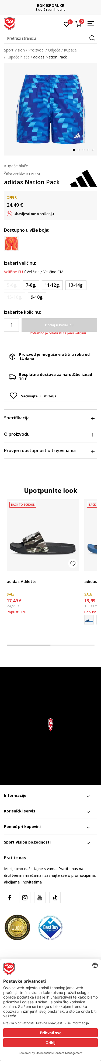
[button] (50, 38)
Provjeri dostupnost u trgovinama (40, 450)
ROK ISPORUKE (50, 5)
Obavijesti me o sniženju (33, 213)
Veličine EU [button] (13, 272)
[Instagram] (24, 897)
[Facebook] (9, 897)
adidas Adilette (22, 581)
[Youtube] (39, 897)
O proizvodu (17, 434)
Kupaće (70, 50)
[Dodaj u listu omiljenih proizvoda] (73, 563)
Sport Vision (14, 50)
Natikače (14, 575)
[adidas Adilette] (43, 535)
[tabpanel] (50, 109)
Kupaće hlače (18, 57)
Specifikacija (17, 418)
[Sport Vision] (9, 23)
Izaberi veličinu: (20, 263)
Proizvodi (36, 50)
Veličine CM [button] (53, 272)
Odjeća (54, 50)
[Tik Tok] (55, 897)
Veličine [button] (33, 272)
